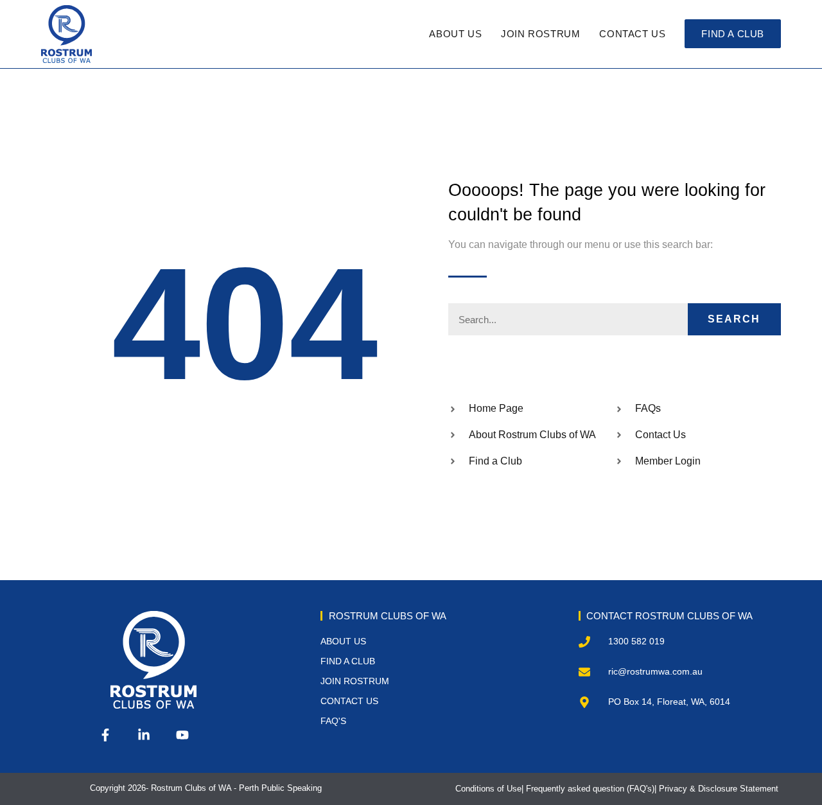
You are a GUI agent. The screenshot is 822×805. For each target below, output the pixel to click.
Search (734, 319)
